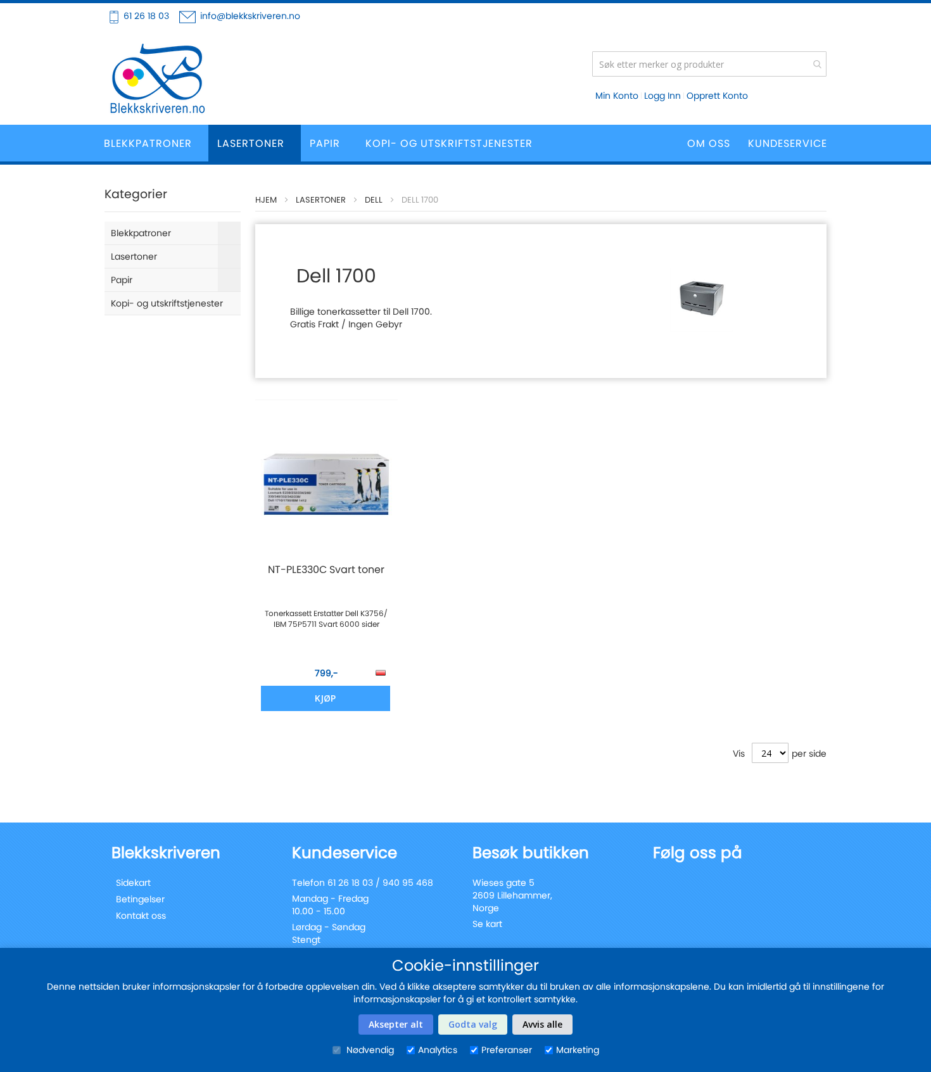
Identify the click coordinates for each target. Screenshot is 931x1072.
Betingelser (140, 899)
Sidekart (133, 882)
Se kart (487, 924)
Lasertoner (321, 200)
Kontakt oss (141, 915)
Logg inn (662, 95)
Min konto (616, 95)
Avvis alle (542, 1024)
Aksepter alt (396, 1024)
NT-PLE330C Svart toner (326, 570)
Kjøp (325, 698)
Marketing (577, 1050)
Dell (374, 200)
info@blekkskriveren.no (250, 15)
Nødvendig (369, 1050)
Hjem (266, 200)
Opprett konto (717, 95)
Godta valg (472, 1024)
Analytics (437, 1050)
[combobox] (709, 64)
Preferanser (506, 1050)
